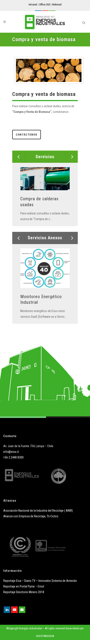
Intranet (33, 4)
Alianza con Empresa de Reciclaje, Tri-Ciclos (30, 516)
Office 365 (44, 4)
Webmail (57, 4)
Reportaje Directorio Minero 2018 (23, 592)
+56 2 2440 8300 (13, 457)
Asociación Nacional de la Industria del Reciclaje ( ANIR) (38, 510)
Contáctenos (26, 134)
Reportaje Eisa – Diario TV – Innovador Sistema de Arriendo (40, 580)
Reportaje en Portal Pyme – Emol (23, 586)
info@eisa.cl (11, 451)
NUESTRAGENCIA (45, 636)
